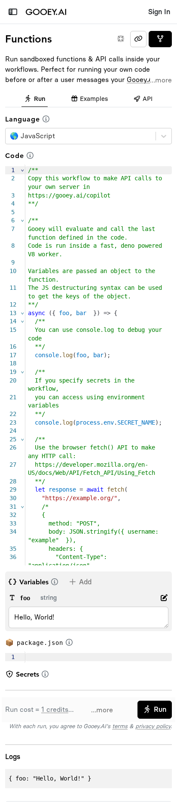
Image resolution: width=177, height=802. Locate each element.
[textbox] (98, 657)
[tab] (34, 99)
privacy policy (153, 726)
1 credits (54, 709)
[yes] (160, 39)
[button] (46, 118)
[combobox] (11, 136)
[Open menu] (12, 12)
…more (161, 80)
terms (120, 726)
